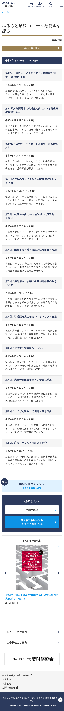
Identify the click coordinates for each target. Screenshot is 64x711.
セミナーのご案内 (17, 632)
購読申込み (40, 6)
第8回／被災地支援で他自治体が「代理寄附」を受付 (31, 216)
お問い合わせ (8, 687)
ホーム (5, 12)
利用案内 (6, 679)
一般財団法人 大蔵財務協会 (15, 675)
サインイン (31, 6)
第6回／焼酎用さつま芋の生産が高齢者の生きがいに (31, 283)
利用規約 (6, 683)
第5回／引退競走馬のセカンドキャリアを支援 (31, 316)
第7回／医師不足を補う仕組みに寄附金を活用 (31, 249)
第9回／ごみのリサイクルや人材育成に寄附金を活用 (31, 181)
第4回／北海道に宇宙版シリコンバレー (27, 348)
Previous (5, 573)
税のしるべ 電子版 (8, 4)
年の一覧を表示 (32, 48)
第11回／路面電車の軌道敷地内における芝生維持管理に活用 (31, 110)
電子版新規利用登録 (32, 522)
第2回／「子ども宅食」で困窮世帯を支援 (28, 411)
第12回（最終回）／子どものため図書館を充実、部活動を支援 (30, 75)
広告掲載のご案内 (17, 642)
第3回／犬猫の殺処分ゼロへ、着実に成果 (28, 379)
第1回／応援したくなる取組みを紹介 (26, 442)
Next (59, 573)
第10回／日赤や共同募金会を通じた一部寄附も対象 (31, 146)
